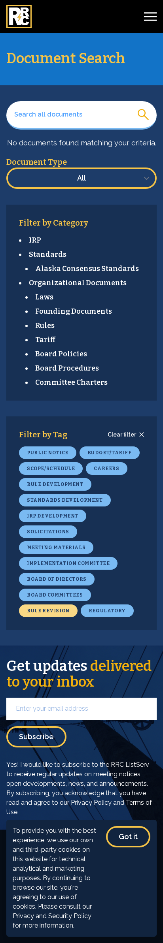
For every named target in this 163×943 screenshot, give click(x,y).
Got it (128, 836)
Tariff (45, 339)
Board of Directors (57, 579)
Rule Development (55, 484)
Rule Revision (48, 611)
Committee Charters (71, 382)
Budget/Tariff (109, 453)
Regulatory (107, 611)
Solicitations (48, 532)
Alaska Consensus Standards (87, 268)
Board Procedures (67, 368)
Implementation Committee (68, 563)
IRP (35, 240)
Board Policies (61, 354)
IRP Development (52, 516)
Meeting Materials (56, 547)
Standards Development (65, 500)
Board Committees (55, 595)
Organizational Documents (78, 283)
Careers (106, 468)
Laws (44, 297)
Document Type (36, 162)
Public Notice (47, 453)
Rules (45, 325)
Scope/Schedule (51, 468)
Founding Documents (73, 311)
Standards (47, 254)
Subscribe (36, 736)
